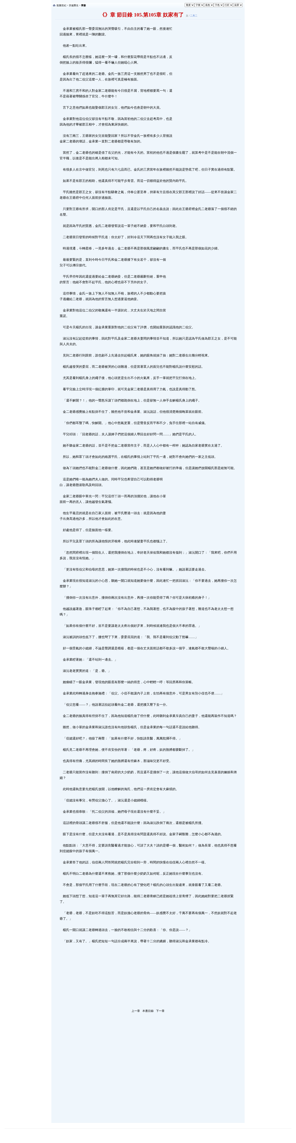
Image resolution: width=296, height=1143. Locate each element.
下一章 (160, 1010)
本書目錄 (148, 1010)
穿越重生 (74, 5)
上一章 (135, 1010)
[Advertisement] (203, 86)
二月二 (193, 15)
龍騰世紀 (61, 5)
